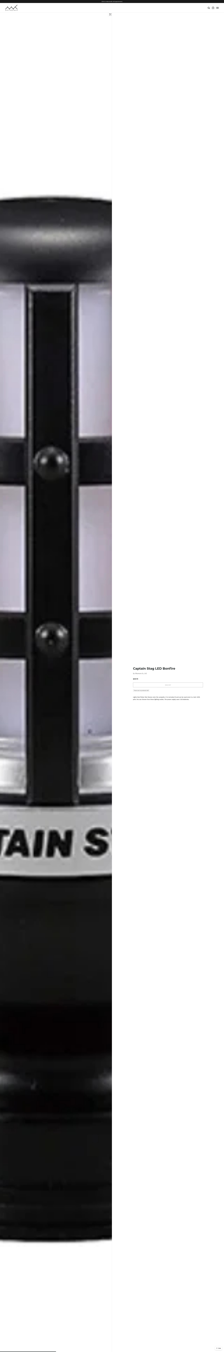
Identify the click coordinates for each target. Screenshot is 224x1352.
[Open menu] (217, 8)
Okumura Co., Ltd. (141, 673)
